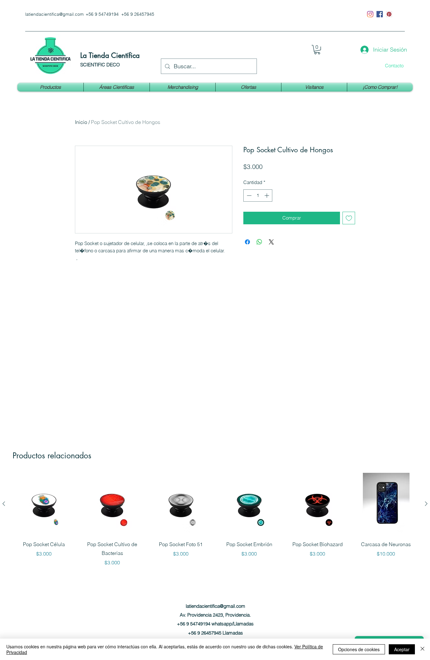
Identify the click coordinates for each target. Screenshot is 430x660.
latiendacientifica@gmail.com (54, 14)
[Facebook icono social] (379, 14)
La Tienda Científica (110, 55)
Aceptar (402, 649)
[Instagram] (370, 14)
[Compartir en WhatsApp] (259, 242)
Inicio (81, 122)
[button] (317, 49)
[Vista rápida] (44, 504)
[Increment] (267, 195)
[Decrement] (248, 195)
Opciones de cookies (359, 649)
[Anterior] (4, 503)
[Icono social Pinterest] (389, 14)
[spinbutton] (258, 195)
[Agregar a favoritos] (348, 218)
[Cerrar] (422, 649)
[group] (215, 520)
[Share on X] (271, 242)
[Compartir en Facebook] (247, 242)
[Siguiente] (426, 503)
